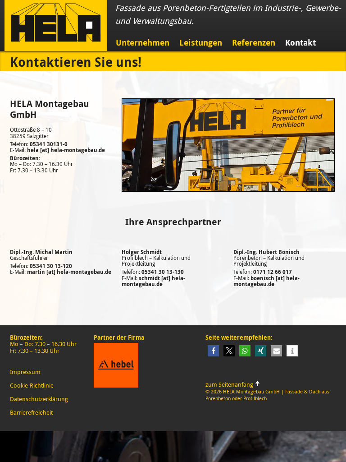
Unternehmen (142, 42)
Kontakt (300, 42)
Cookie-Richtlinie (32, 385)
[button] (213, 350)
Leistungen (200, 42)
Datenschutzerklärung (39, 399)
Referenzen (253, 42)
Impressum (25, 372)
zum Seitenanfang (230, 384)
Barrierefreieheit (31, 412)
